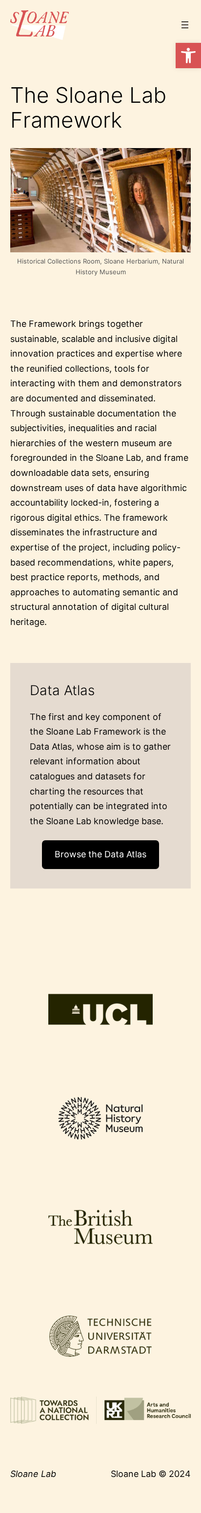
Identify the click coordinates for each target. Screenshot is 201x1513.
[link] (188, 55)
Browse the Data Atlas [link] (100, 854)
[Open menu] (185, 25)
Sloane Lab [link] (33, 1474)
